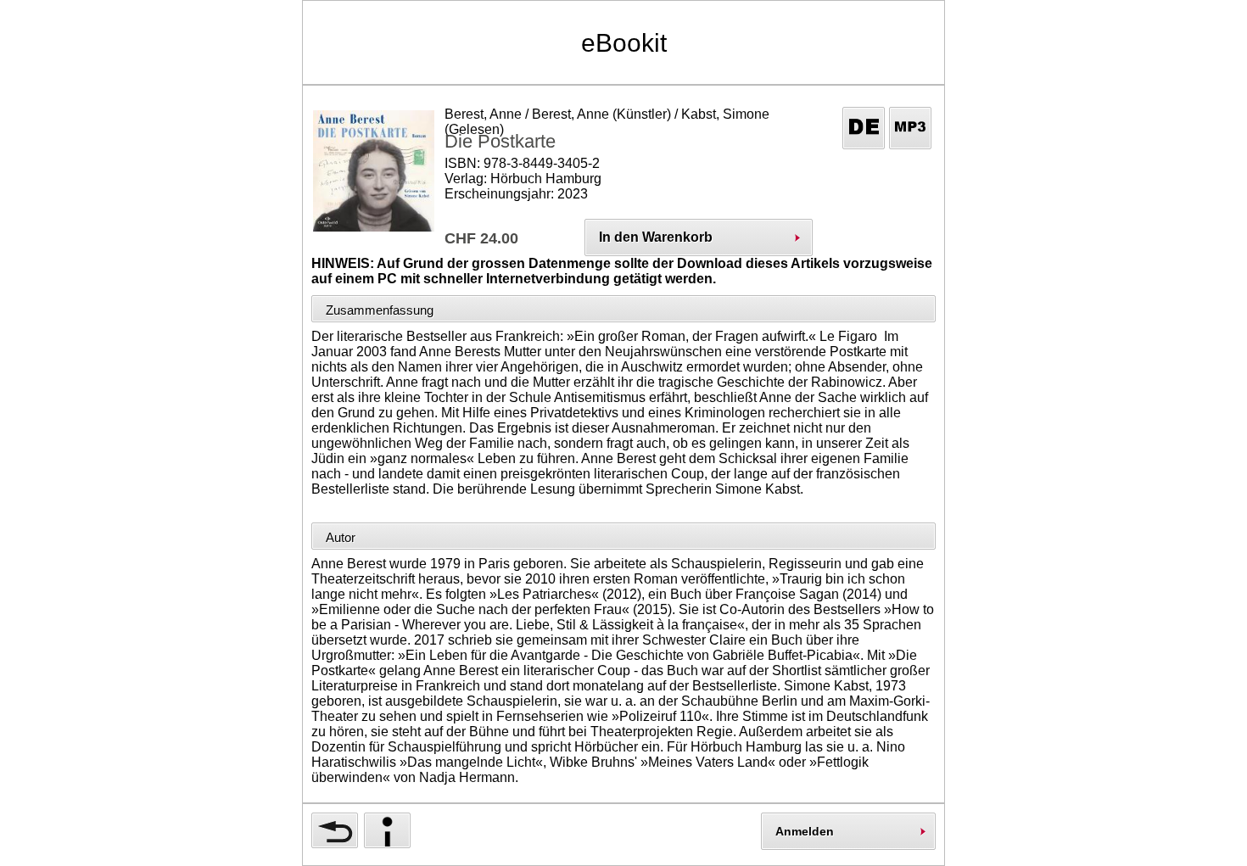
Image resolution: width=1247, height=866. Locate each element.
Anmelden (804, 831)
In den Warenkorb (656, 237)
